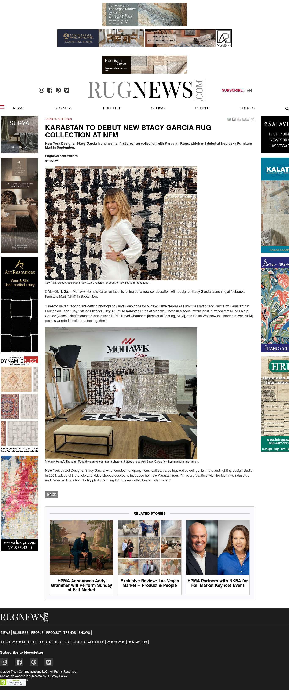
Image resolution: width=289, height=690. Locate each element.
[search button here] (287, 108)
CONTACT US (137, 642)
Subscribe (232, 90)
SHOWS (84, 632)
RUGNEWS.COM (13, 642)
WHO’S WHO (116, 642)
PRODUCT (53, 632)
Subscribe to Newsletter (21, 652)
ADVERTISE (54, 642)
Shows (158, 107)
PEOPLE (37, 632)
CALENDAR (73, 642)
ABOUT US (35, 642)
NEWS (5, 632)
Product (111, 107)
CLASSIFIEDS (94, 642)
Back (51, 494)
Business (63, 107)
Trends (247, 107)
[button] (14, 684)
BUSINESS (21, 632)
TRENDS (69, 632)
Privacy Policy (57, 676)
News (18, 107)
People (202, 107)
